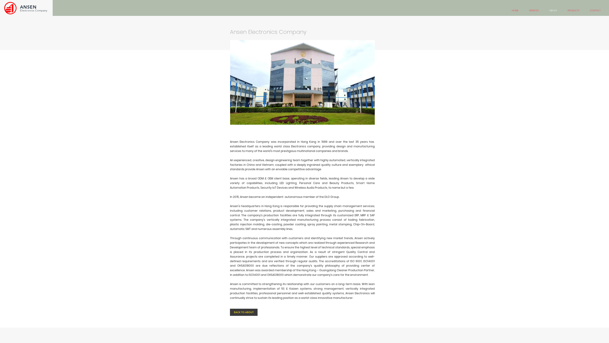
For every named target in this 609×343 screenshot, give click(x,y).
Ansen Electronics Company (249, 142)
